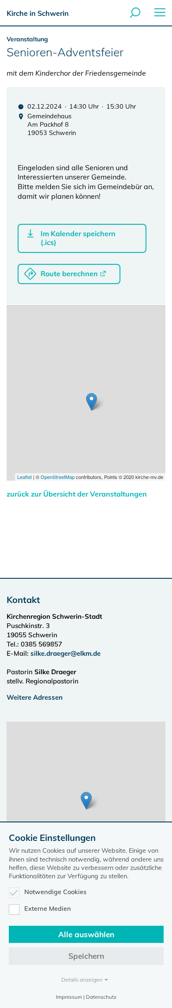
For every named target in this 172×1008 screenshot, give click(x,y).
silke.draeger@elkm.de (65, 653)
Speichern (86, 956)
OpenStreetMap (58, 476)
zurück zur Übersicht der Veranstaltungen (77, 493)
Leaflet (24, 476)
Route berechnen (69, 273)
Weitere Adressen (35, 697)
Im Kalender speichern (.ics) (78, 238)
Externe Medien (47, 909)
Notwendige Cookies (55, 892)
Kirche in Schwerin (38, 13)
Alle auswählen (86, 934)
